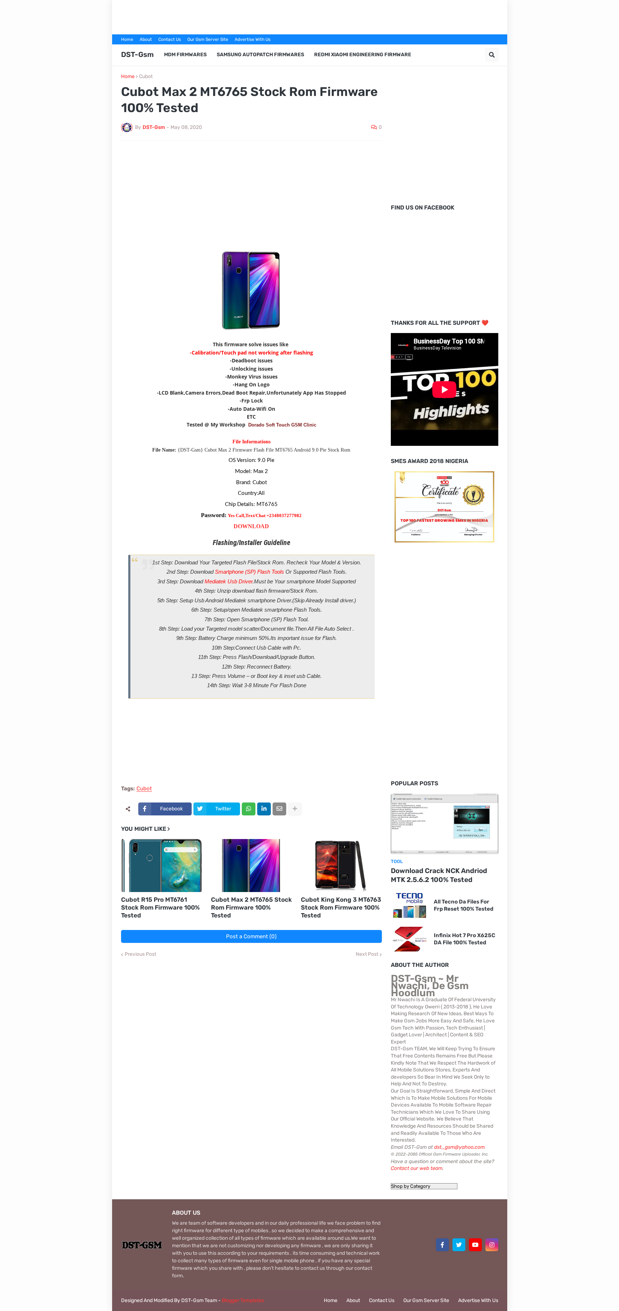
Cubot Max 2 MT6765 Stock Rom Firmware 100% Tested (251, 907)
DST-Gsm (137, 54)
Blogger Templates (243, 1300)
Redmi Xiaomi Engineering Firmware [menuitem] (362, 55)
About (146, 39)
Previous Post (140, 954)
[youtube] (475, 1244)
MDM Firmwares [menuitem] (185, 55)
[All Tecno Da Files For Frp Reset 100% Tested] (409, 905)
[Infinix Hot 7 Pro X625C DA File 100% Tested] (409, 939)
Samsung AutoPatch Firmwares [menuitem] (260, 55)
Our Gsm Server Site (207, 39)
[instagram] (491, 1244)
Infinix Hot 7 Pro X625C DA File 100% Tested (464, 939)
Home (127, 39)
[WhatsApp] (248, 808)
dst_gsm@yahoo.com (459, 1147)
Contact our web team (416, 1168)
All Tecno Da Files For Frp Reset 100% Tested (463, 905)
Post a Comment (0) (251, 936)
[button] (491, 54)
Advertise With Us (252, 39)
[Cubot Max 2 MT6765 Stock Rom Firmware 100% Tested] (251, 865)
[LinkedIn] (264, 808)
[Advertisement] (309, 16)
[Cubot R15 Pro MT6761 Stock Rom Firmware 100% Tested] (161, 865)
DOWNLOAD (251, 526)
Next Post (367, 954)
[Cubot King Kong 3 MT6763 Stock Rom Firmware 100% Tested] (341, 865)
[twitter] (458, 1244)
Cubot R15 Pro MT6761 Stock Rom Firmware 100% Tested (160, 907)
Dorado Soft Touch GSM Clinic (282, 425)
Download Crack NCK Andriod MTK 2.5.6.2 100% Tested (439, 875)
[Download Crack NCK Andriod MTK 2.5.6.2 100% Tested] (444, 824)
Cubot (146, 76)
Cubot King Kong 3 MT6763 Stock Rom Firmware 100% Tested (341, 907)
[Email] (279, 808)
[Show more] (295, 808)
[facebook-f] (442, 1244)
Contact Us (169, 39)
